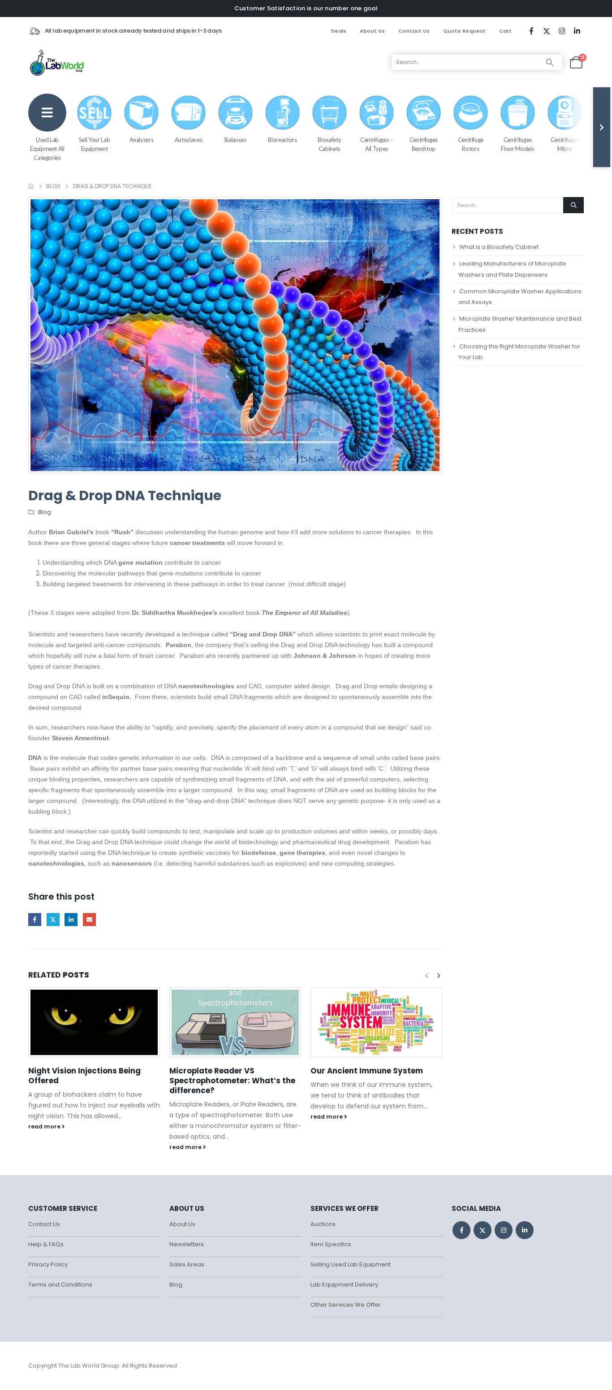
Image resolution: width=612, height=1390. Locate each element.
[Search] (549, 62)
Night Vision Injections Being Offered (84, 1075)
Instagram (504, 1230)
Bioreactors (282, 139)
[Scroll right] (602, 127)
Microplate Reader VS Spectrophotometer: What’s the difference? (232, 1080)
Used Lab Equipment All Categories (47, 148)
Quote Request (464, 30)
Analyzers (141, 139)
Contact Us (414, 30)
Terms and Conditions (60, 1284)
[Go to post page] (94, 1022)
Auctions (323, 1224)
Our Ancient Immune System (366, 1070)
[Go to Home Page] (31, 186)
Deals (338, 30)
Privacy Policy (48, 1264)
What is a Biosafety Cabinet (499, 247)
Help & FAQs (46, 1244)
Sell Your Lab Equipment (94, 144)
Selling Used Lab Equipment (350, 1264)
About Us (372, 30)
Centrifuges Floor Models (517, 144)
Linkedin (525, 1230)
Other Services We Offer (345, 1304)
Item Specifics (330, 1244)
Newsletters (186, 1244)
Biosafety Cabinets (329, 144)
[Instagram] (562, 31)
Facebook (34, 919)
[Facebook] (531, 31)
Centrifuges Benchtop (423, 144)
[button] (439, 975)
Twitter (53, 919)
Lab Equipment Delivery (344, 1284)
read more (45, 1126)
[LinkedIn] (577, 31)
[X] (546, 31)
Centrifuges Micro (565, 144)
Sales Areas (186, 1264)
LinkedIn (71, 919)
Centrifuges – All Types (376, 144)
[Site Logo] (57, 62)
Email (89, 919)
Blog (44, 512)
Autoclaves (189, 139)
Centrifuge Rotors (471, 144)
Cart (505, 30)
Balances (235, 139)
